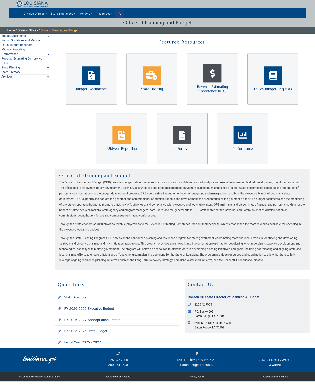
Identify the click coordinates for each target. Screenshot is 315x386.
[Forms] (182, 138)
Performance (9, 54)
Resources (103, 13)
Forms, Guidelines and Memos (20, 40)
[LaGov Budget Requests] (273, 78)
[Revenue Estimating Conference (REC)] (212, 78)
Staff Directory (10, 72)
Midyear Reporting (13, 49)
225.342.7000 (118, 360)
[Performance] (243, 138)
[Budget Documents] (91, 78)
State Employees (62, 13)
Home (11, 30)
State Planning (10, 67)
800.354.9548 (118, 365)
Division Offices (34, 13)
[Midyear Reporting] (122, 138)
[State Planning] (152, 78)
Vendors (84, 13)
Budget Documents (13, 36)
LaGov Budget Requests (16, 45)
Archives (7, 76)
